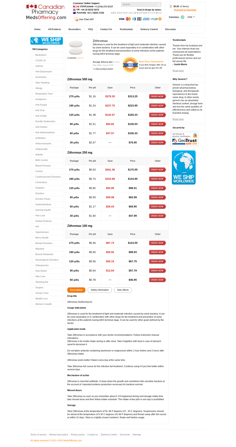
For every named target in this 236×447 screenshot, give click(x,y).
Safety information (100, 290)
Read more (178, 70)
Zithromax (100, 41)
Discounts (125, 434)
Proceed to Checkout (185, 10)
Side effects (123, 290)
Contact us (92, 434)
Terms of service (38, 434)
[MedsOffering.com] (46, 12)
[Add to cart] (157, 96)
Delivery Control (109, 434)
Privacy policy (78, 434)
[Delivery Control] (46, 41)
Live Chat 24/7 (86, 19)
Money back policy (58, 434)
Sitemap (137, 434)
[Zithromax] (75, 47)
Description (76, 290)
